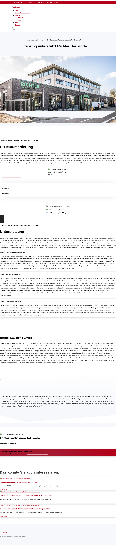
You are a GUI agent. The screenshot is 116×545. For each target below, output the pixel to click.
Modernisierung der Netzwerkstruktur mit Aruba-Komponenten (25, 509)
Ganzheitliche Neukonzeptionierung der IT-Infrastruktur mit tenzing (27, 495)
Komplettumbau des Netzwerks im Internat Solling (20, 482)
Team (20, 20)
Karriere (21, 18)
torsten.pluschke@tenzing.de (37, 454)
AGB (23, 536)
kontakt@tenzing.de (52, 2)
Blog (16, 22)
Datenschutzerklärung (14, 536)
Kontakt (17, 25)
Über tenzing (19, 15)
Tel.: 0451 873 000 (40, 2)
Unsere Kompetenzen (22, 13)
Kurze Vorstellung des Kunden (11, 177)
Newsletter (31, 2)
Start (16, 10)
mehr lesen (3, 489)
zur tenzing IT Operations (18, 2)
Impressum (3, 536)
